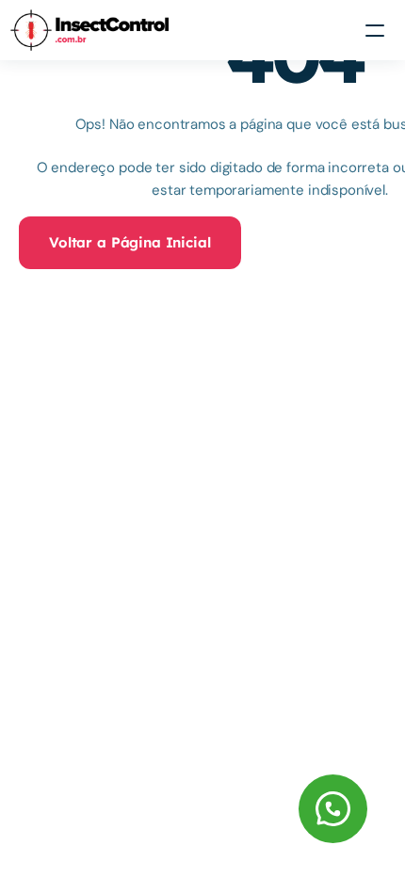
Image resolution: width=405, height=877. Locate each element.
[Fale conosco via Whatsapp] (223, 808)
